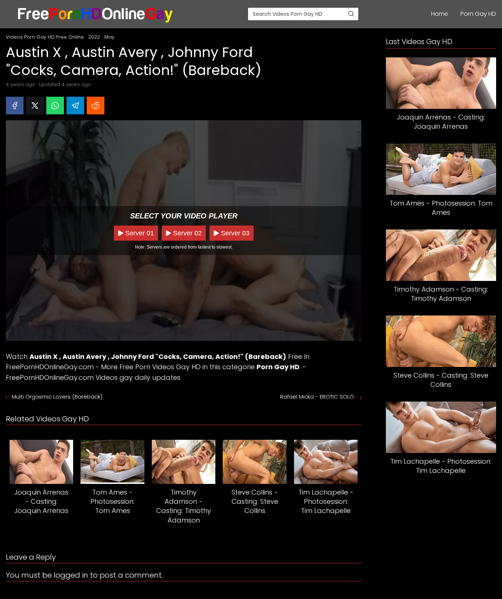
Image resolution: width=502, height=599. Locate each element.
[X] (35, 105)
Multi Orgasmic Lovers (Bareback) (58, 396)
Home (439, 14)
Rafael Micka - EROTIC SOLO (317, 396)
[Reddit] (95, 105)
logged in (71, 575)
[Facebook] (15, 105)
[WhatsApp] (55, 105)
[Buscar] (351, 13)
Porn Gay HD (478, 14)
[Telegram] (75, 105)
